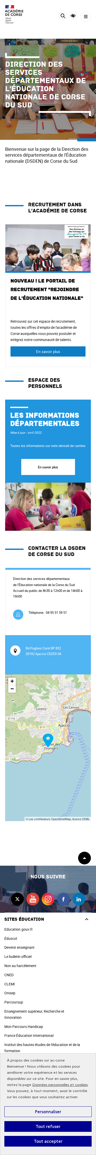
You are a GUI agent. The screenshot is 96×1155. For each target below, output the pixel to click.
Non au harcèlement (20, 965)
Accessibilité (73, 15)
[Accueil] (19, 14)
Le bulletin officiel (17, 956)
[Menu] (85, 16)
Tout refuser (48, 1126)
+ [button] (12, 681)
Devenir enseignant (19, 947)
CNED (9, 974)
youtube (32, 899)
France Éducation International (29, 1035)
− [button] (12, 689)
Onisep (9, 992)
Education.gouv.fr (18, 929)
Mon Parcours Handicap (23, 1026)
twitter (17, 899)
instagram (48, 899)
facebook (63, 899)
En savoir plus (48, 351)
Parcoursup (13, 1002)
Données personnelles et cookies (60, 1085)
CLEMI (9, 984)
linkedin (78, 899)
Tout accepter (48, 1141)
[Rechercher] (62, 16)
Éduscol (10, 938)
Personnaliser (48, 1112)
